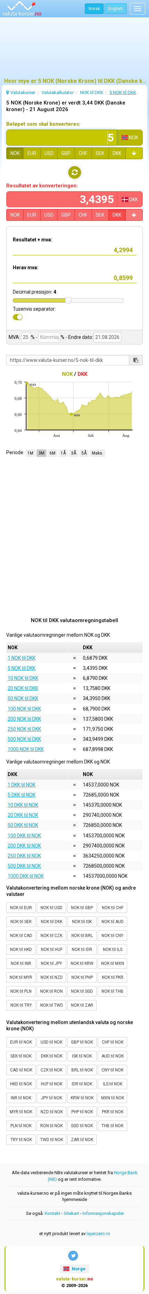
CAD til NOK (21, 1070)
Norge (78, 1268)
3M (41, 453)
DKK (117, 153)
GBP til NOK (82, 1042)
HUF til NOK (51, 1084)
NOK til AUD (113, 921)
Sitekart (71, 1213)
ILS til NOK (112, 1084)
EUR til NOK (21, 1042)
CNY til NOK (112, 1070)
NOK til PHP (82, 977)
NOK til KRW (82, 963)
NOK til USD (51, 907)
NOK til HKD (21, 949)
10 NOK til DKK (23, 678)
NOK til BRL (82, 935)
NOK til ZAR (82, 1005)
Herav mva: (25, 267)
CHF (83, 153)
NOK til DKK (51, 921)
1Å (63, 453)
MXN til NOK (112, 1097)
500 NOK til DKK (24, 739)
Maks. (97, 453)
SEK (100, 153)
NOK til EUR (21, 907)
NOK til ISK (82, 921)
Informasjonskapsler (103, 1213)
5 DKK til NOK (21, 795)
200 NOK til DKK (24, 719)
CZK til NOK (51, 1070)
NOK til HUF (51, 949)
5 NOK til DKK (21, 668)
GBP (66, 153)
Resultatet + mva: (32, 239)
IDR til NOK (82, 1084)
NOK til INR (21, 963)
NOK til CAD (21, 935)
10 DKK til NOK (23, 805)
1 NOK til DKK (21, 658)
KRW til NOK (82, 1097)
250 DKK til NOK (24, 856)
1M (30, 453)
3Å (73, 453)
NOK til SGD (82, 991)
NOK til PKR (112, 977)
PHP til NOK (82, 1111)
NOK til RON (51, 991)
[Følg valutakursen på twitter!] (73, 1256)
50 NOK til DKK (23, 698)
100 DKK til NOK (24, 835)
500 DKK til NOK (24, 866)
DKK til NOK (51, 1056)
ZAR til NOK (82, 1139)
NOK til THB (112, 991)
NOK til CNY (112, 935)
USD (49, 153)
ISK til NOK (82, 1056)
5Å (84, 453)
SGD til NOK (82, 1125)
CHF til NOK (112, 1042)
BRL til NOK (82, 1070)
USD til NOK (51, 1042)
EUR (31, 153)
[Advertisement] (74, 50)
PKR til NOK (112, 1111)
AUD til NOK (113, 1056)
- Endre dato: (79, 337)
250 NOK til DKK (24, 729)
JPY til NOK (51, 1097)
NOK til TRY (21, 1005)
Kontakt (52, 1213)
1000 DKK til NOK (26, 876)
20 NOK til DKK (23, 688)
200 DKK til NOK (24, 846)
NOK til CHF (112, 907)
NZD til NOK (52, 1111)
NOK (15, 153)
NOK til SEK (21, 921)
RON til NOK (51, 1125)
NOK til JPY (51, 963)
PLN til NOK (21, 1125)
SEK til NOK (21, 1056)
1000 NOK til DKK (26, 749)
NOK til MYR (21, 977)
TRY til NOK (21, 1139)
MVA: (14, 337)
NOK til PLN (21, 991)
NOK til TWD (51, 1005)
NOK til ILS (112, 949)
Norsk (94, 8)
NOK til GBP (82, 907)
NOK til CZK (51, 935)
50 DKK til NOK (23, 825)
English (115, 8)
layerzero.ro (98, 1233)
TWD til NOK (51, 1139)
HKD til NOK (21, 1084)
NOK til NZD (52, 977)
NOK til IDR (82, 949)
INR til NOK (21, 1097)
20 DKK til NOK (23, 815)
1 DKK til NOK (21, 785)
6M (52, 453)
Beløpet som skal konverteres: (43, 124)
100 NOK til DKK (24, 709)
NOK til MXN (112, 963)
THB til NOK (112, 1125)
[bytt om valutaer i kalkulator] (75, 172)
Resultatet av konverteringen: (42, 186)
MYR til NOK (21, 1111)
